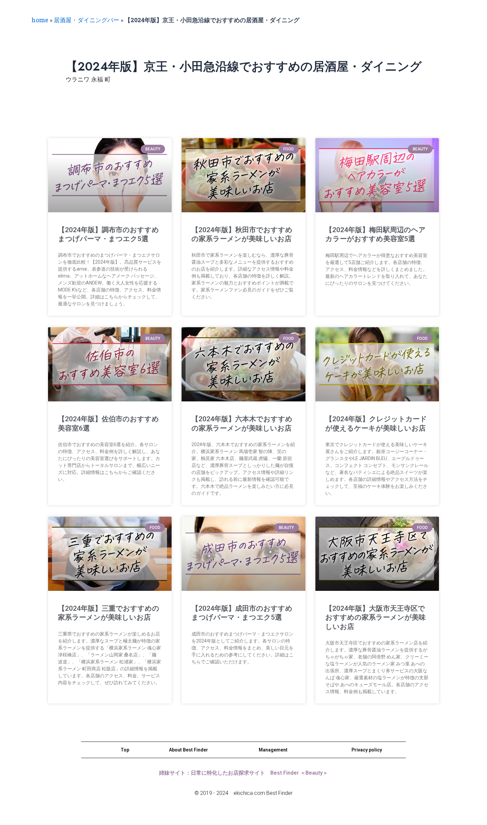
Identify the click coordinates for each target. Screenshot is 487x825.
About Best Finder (188, 749)
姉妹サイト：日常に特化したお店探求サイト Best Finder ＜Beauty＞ (243, 773)
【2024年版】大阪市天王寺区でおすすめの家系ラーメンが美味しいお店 (375, 617)
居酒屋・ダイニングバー (86, 20)
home (39, 20)
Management (273, 749)
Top (125, 749)
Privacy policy (367, 749)
